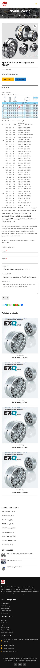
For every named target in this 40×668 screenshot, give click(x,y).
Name (4, 251)
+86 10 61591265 (8, 645)
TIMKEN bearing (13, 219)
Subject (5, 266)
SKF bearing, (12, 216)
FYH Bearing (6, 520)
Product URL (6, 274)
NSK (19, 216)
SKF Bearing (6, 511)
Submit (5, 298)
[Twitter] (20, 664)
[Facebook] (15, 664)
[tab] (20, 87)
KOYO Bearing (6, 528)
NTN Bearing (6, 532)
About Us (3, 620)
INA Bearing (5, 544)
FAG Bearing (6, 524)
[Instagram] (24, 664)
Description (5, 87)
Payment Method (6, 630)
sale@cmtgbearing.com (10, 651)
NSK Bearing (6, 515)
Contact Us (4, 623)
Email (4, 258)
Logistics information (7, 632)
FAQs (2, 625)
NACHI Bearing (7, 536)
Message (5, 281)
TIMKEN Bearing (7, 540)
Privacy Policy (5, 627)
